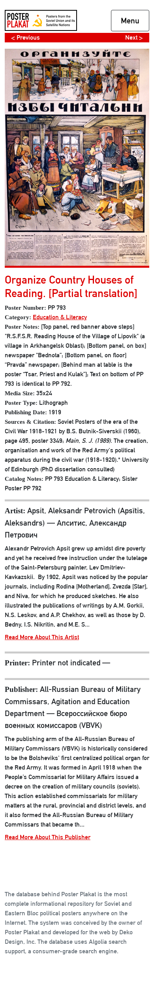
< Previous (25, 37)
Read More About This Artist (42, 637)
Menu (130, 20)
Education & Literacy (60, 317)
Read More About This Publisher (47, 837)
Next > (134, 37)
